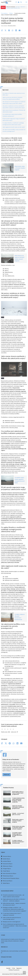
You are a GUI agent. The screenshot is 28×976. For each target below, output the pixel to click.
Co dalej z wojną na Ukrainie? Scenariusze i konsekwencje (19, 617)
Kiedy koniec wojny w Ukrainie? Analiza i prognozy (20, 168)
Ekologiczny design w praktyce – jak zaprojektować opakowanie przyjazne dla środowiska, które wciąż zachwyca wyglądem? (14, 909)
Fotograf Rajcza (7, 868)
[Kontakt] (18, 2)
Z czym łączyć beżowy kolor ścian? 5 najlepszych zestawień (12, 914)
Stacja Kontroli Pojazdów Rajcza (11, 878)
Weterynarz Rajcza (7, 866)
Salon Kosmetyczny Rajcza (9, 873)
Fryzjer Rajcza (6, 871)
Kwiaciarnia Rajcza (7, 863)
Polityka (11, 13)
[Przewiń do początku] (24, 972)
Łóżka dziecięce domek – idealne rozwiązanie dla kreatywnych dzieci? (14, 904)
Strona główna (4, 13)
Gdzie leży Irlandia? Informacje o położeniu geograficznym (18, 807)
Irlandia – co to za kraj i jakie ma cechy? (18, 814)
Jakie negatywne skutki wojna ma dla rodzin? (14, 127)
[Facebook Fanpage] (16, 2)
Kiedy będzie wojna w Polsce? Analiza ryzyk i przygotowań (18, 793)
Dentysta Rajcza (7, 856)
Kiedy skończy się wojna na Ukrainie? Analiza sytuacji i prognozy (19, 258)
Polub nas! (6, 774)
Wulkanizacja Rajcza (8, 875)
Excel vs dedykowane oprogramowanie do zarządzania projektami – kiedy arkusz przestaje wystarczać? (15, 926)
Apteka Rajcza (6, 858)
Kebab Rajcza (6, 883)
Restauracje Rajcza (7, 880)
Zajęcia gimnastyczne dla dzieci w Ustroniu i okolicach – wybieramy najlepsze (14, 900)
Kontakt (8, 968)
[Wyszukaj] (21, 2)
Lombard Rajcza (7, 861)
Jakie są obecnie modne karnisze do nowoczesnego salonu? (12, 918)
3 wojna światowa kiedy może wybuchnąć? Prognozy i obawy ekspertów (18, 800)
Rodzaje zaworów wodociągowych (11, 921)
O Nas (13, 968)
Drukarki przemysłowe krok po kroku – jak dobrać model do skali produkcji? (13, 895)
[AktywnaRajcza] (6, 2)
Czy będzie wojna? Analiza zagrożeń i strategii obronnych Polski (20, 480)
